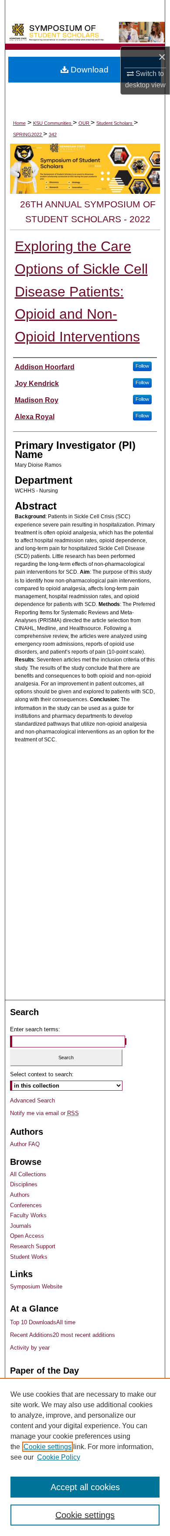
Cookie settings (47, 1446)
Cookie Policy (58, 1457)
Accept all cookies (85, 1487)
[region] (85, 1457)
